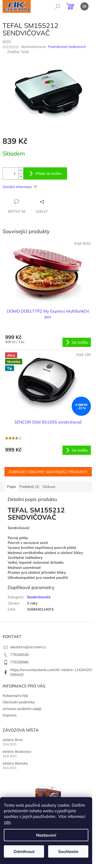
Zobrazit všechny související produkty (48, 471)
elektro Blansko (15, 763)
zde (7, 822)
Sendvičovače (39, 597)
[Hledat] (57, 6)
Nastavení (46, 835)
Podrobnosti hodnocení (67, 46)
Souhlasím (68, 851)
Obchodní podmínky (19, 702)
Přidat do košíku (49, 173)
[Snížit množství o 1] (20, 176)
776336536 (19, 654)
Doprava (9, 715)
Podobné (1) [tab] (29, 486)
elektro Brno (13, 739)
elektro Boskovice (17, 751)
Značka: (18, 51)
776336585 (19, 662)
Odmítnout (24, 851)
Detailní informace (17, 186)
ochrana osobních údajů (22, 708)
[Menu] (84, 6)
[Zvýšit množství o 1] (20, 170)
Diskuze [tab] (49, 486)
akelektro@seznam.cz (28, 647)
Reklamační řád (15, 695)
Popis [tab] (11, 486)
